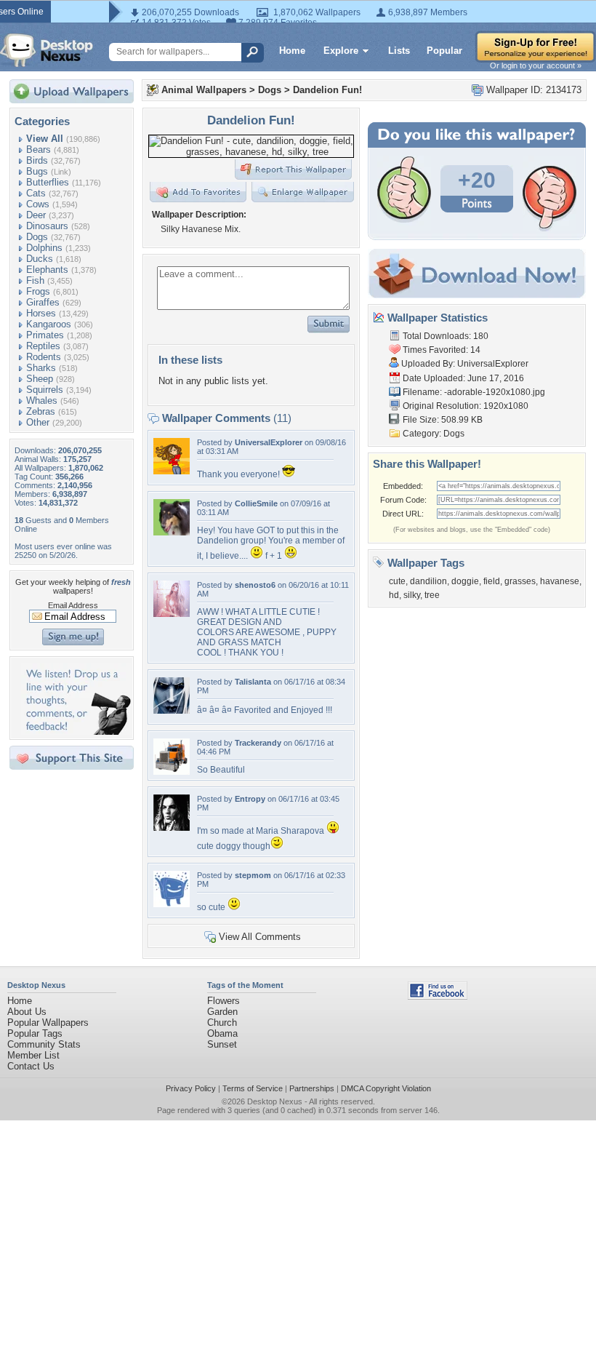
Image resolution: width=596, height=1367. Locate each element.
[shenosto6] (171, 613)
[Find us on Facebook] (437, 996)
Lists (399, 50)
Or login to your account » (535, 65)
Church (222, 1022)
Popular (444, 50)
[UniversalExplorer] (171, 471)
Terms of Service (252, 1088)
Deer (36, 215)
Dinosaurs (47, 225)
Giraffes (43, 302)
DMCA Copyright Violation (386, 1088)
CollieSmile (256, 503)
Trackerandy (258, 742)
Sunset (222, 1044)
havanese (559, 581)
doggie (465, 581)
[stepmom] (171, 903)
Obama (222, 1033)
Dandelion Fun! (327, 89)
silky (411, 595)
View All (44, 138)
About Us (27, 1011)
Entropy (250, 798)
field (491, 581)
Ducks (39, 258)
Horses (41, 313)
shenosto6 (255, 585)
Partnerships (311, 1088)
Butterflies (47, 182)
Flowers (223, 1000)
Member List (33, 1055)
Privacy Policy (191, 1088)
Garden (222, 1011)
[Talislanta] (171, 710)
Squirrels (44, 389)
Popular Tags (35, 1033)
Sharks (41, 367)
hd (394, 595)
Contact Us (31, 1066)
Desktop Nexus (274, 1101)
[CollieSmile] (171, 532)
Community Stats (44, 1044)
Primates (45, 335)
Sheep (39, 378)
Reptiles (43, 345)
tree (432, 595)
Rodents (43, 356)
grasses (520, 581)
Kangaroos (48, 324)
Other (37, 422)
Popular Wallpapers (48, 1022)
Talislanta (253, 681)
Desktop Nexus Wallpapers (46, 50)
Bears (38, 149)
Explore (340, 50)
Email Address (73, 605)
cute (397, 581)
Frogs (38, 291)
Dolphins (44, 247)
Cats (36, 193)
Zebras (40, 411)
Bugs (37, 171)
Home (292, 50)
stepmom (253, 875)
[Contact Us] (76, 731)
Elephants (47, 269)
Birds (37, 160)
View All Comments (260, 936)
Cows (37, 204)
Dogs (37, 236)
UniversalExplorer (268, 442)
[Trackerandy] (171, 771)
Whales (41, 400)
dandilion (428, 581)
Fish (35, 280)
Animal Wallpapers (203, 89)
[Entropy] (171, 827)
